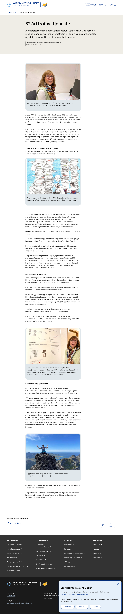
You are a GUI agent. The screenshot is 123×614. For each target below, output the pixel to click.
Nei (19, 523)
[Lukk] (117, 584)
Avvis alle (82, 607)
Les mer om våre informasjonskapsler (75, 594)
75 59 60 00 (11, 595)
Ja (10, 523)
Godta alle (68, 607)
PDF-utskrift (110, 525)
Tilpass (95, 607)
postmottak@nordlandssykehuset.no (19, 603)
